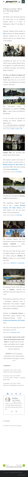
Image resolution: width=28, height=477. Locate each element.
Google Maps (19, 215)
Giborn (17, 128)
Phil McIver (13, 263)
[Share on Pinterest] (16, 393)
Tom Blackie (19, 171)
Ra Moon (7, 13)
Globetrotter (14, 332)
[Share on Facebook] (8, 393)
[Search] (23, 1)
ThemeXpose (20, 472)
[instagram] (16, 411)
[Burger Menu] (3, 2)
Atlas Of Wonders (12, 472)
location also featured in (14, 320)
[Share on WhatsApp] (20, 393)
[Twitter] (12, 411)
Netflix (12, 128)
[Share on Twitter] (12, 393)
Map (21, 128)
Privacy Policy (17, 472)
